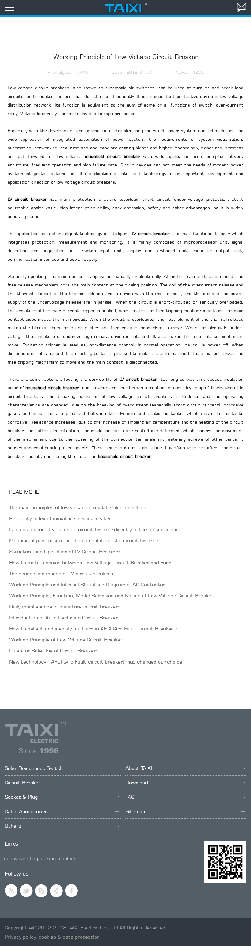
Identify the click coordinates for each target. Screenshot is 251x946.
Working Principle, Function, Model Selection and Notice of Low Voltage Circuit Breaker (111, 596)
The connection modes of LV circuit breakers (61, 573)
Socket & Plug (21, 797)
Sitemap (135, 811)
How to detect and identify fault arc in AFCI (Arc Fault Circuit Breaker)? (93, 629)
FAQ (130, 797)
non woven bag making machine (40, 858)
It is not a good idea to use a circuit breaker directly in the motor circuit (94, 529)
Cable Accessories (26, 811)
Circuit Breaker (22, 783)
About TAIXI (139, 768)
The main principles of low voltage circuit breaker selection (77, 507)
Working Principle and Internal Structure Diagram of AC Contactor (87, 584)
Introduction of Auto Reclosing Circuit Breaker (63, 618)
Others (13, 826)
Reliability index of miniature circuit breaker (60, 518)
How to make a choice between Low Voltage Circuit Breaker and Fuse (90, 562)
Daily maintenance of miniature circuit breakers (65, 607)
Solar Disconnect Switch (34, 768)
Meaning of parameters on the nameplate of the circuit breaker (83, 540)
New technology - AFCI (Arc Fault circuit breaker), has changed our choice (95, 662)
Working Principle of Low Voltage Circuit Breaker (65, 640)
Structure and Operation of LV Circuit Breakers (64, 551)
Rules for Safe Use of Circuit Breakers (54, 651)
